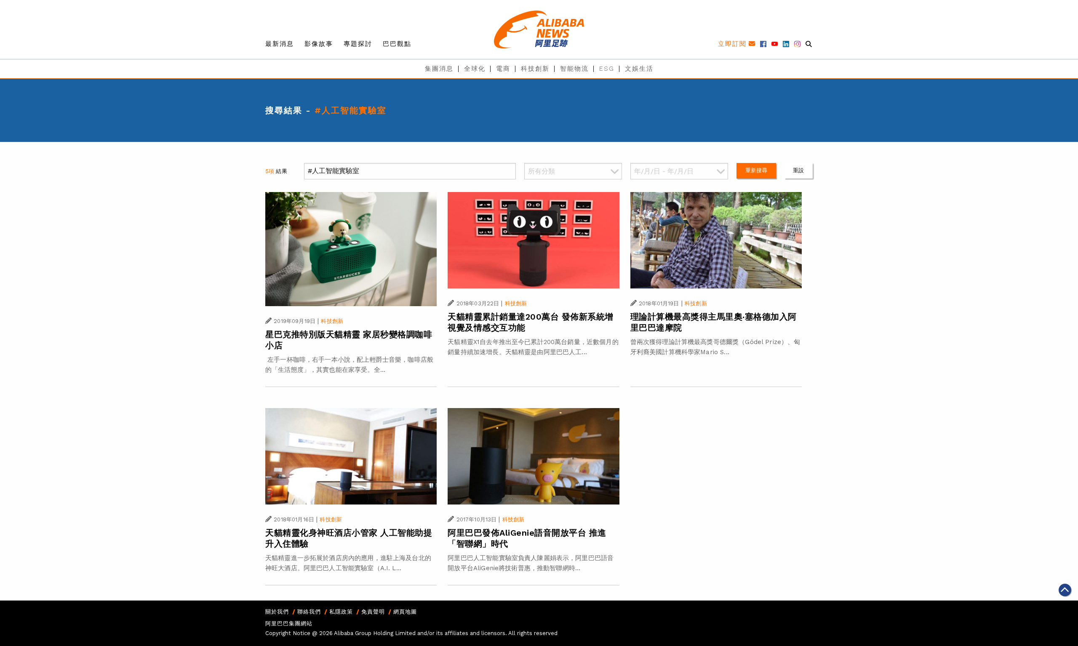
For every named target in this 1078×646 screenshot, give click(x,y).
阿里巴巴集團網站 (288, 623)
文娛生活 (639, 68)
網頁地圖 (405, 612)
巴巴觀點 (397, 44)
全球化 (475, 68)
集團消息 (439, 68)
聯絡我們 (309, 612)
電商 (503, 68)
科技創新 (535, 68)
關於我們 (277, 612)
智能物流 (574, 68)
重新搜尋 (756, 170)
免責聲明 (373, 612)
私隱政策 (341, 612)
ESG (606, 68)
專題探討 (358, 44)
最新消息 (279, 44)
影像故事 (318, 44)
